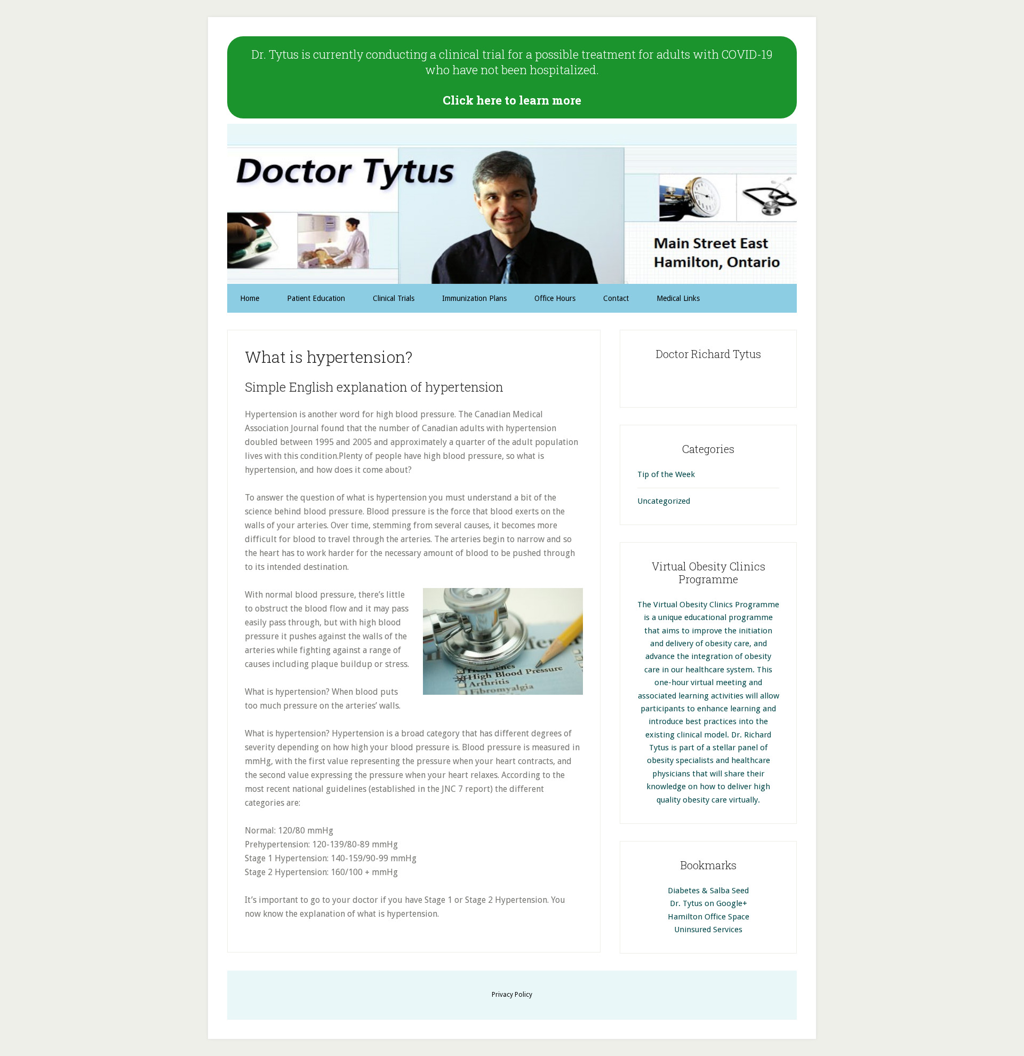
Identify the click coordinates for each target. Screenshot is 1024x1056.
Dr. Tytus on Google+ (708, 903)
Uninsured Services (708, 929)
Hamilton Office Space (708, 917)
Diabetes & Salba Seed (708, 890)
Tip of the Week (666, 474)
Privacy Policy (512, 994)
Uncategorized (663, 501)
